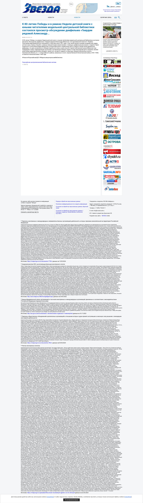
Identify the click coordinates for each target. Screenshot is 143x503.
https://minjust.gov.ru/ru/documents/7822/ (39, 343)
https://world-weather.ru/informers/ (111, 11)
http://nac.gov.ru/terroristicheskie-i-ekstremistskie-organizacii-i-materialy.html (50, 313)
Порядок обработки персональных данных (68, 201)
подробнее (50, 497)
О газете (25, 17)
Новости (51, 17)
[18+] (45, 8)
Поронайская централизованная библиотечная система (39, 62)
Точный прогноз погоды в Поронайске (112, 9)
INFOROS (104, 216)
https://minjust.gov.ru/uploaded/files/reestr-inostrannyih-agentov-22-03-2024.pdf (51, 492)
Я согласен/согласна (71, 500)
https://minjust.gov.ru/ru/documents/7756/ (39, 261)
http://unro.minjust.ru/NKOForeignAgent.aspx (40, 296)
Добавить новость (112, 51)
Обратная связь (105, 17)
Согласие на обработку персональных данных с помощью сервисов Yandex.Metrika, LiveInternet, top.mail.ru (69, 212)
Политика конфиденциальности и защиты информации (71, 204)
